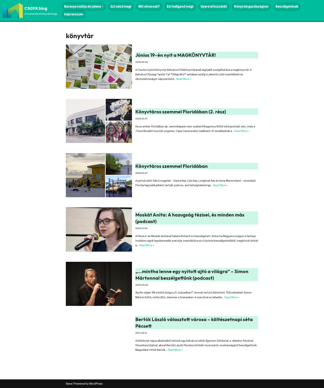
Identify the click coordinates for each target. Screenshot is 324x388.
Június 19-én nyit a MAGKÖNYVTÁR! (175, 55)
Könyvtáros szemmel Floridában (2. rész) (180, 112)
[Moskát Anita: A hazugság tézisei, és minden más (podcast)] (99, 229)
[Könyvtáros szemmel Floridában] (99, 175)
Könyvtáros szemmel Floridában (171, 166)
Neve (69, 383)
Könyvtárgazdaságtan (251, 6)
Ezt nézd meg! (121, 6)
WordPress (96, 383)
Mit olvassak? (149, 6)
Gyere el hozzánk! (213, 6)
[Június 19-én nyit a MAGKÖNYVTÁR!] (99, 66)
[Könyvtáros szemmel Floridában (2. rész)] (99, 121)
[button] (102, 6)
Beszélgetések (287, 6)
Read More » (184, 79)
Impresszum (73, 14)
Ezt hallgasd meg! (180, 6)
